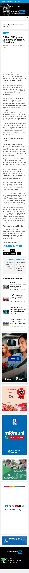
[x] (14, 7)
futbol (12, 250)
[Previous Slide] (24, 1)
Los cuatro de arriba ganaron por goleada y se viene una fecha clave (18, 309)
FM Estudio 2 (14, 289)
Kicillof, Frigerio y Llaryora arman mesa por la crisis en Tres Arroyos (13, 1)
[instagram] (12, 7)
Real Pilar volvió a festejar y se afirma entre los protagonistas (18, 285)
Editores (6, 45)
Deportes (6, 33)
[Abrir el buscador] (27, 18)
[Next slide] (27, 1)
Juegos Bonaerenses (10, 253)
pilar (19, 253)
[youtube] (19, 7)
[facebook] (10, 7)
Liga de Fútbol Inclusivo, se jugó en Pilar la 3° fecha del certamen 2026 (18, 321)
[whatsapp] (17, 7)
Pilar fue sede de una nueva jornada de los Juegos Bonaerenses (16, 297)
